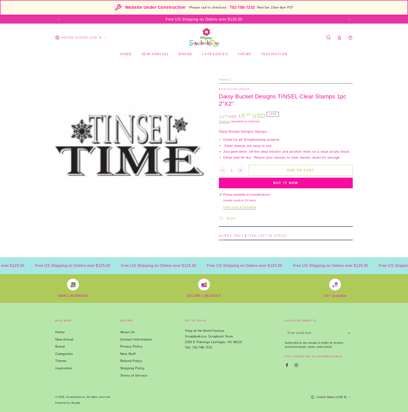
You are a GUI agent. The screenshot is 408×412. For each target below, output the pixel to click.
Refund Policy (131, 361)
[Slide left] (59, 19)
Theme (61, 361)
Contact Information (136, 339)
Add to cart (300, 170)
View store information (239, 207)
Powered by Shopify (68, 402)
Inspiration (63, 368)
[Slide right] (349, 19)
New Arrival (64, 339)
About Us (127, 332)
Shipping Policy (132, 368)
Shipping (224, 121)
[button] (328, 37)
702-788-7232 (242, 7)
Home (223, 79)
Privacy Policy (131, 346)
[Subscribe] (350, 333)
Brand (60, 346)
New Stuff (128, 354)
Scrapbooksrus (75, 396)
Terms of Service (133, 375)
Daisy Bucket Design (234, 89)
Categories (64, 354)
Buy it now (285, 183)
